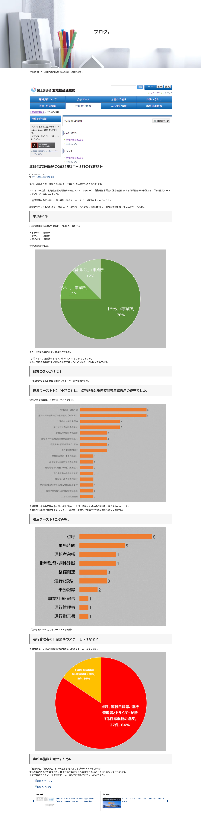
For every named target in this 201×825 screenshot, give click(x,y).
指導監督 (46, 177)
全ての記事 (34, 71)
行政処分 (39, 177)
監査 (52, 177)
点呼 (33, 177)
